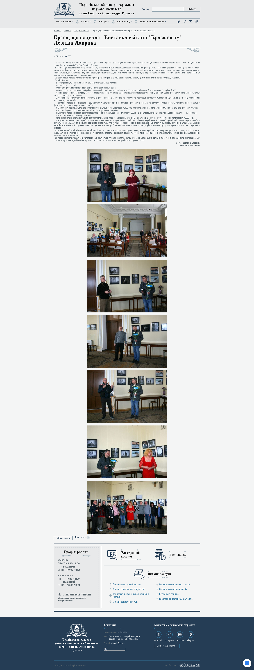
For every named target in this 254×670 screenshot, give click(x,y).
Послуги (103, 21)
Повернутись (64, 538)
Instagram (169, 640)
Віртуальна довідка (169, 594)
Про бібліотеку (63, 21)
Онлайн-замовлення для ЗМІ (173, 589)
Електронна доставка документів (176, 598)
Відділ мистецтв (81, 30)
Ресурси (85, 21)
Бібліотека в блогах (166, 646)
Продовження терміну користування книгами (130, 595)
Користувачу (123, 21)
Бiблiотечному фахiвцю (152, 21)
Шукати (192, 9)
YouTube (180, 640)
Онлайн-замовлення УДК (124, 601)
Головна (57, 30)
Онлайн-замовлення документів (128, 589)
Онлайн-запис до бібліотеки (126, 584)
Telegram (190, 640)
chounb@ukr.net (118, 643)
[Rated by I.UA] (114, 649)
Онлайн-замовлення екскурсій (174, 584)
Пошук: (146, 9)
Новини (67, 30)
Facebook (158, 640)
